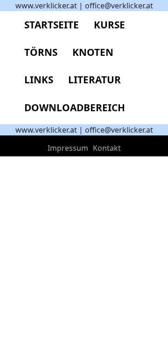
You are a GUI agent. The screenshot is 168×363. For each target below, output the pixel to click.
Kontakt (107, 148)
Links (38, 79)
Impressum (68, 148)
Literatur (94, 79)
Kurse (109, 24)
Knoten (92, 52)
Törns (40, 52)
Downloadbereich (74, 107)
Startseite (51, 24)
